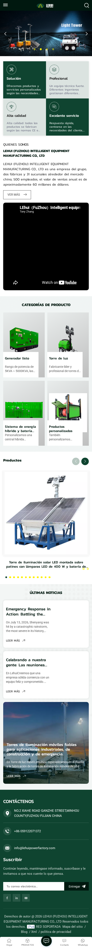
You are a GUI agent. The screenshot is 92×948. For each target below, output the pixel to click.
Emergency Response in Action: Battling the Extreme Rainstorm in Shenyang (28, 612)
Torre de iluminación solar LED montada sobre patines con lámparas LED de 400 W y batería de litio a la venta (46, 564)
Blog (24, 932)
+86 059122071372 (27, 831)
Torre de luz (58, 358)
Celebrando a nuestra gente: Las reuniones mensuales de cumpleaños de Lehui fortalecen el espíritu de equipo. (26, 662)
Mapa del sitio (72, 927)
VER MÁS (14, 194)
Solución (14, 78)
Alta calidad (16, 116)
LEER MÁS (13, 640)
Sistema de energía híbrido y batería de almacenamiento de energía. (21, 428)
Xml (34, 932)
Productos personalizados (61, 428)
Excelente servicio (64, 116)
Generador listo (17, 358)
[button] (35, 49)
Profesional (58, 78)
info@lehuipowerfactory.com (34, 848)
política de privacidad (56, 932)
